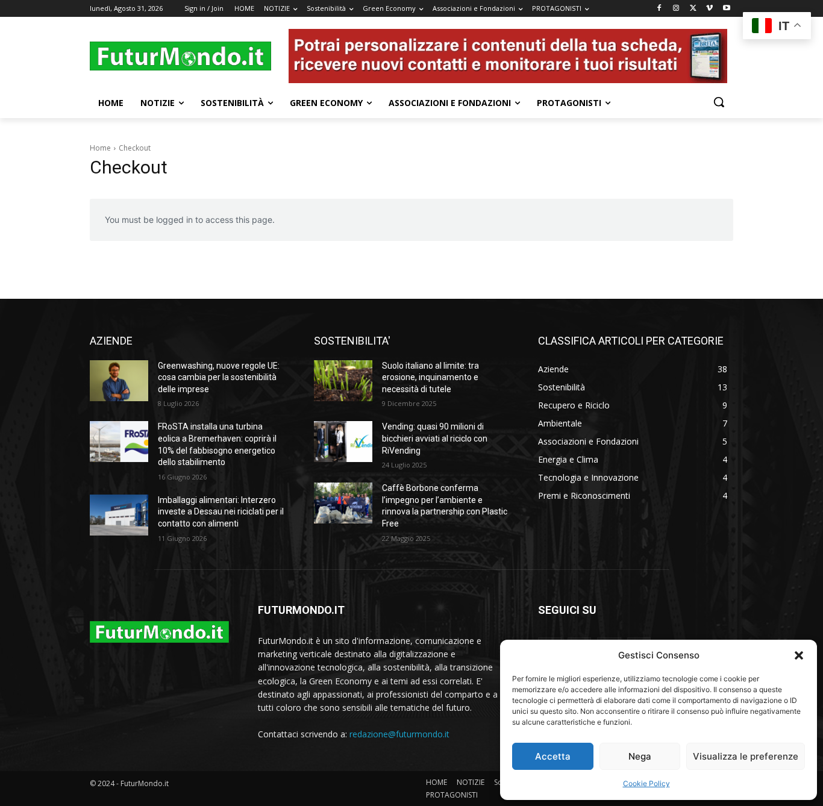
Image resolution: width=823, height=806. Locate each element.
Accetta (553, 756)
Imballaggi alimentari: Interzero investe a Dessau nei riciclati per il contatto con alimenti (221, 511)
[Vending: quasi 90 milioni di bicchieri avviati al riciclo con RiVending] (343, 441)
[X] (693, 9)
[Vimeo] (709, 9)
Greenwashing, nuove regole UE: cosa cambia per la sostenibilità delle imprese (219, 377)
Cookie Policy (646, 783)
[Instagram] (676, 9)
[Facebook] (659, 9)
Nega (639, 756)
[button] (799, 655)
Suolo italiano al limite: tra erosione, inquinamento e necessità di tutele (430, 377)
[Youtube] (726, 9)
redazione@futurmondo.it (399, 734)
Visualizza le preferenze (745, 756)
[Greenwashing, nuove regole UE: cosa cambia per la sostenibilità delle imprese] (119, 380)
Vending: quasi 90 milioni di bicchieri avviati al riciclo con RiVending (434, 438)
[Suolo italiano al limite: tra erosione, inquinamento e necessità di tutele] (343, 380)
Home (100, 148)
